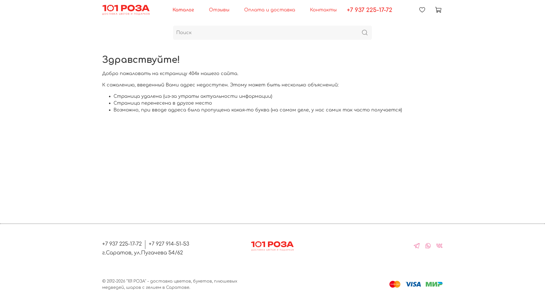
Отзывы (219, 10)
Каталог (183, 10)
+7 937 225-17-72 (369, 10)
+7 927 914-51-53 (169, 244)
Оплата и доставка (269, 10)
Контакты (323, 10)
